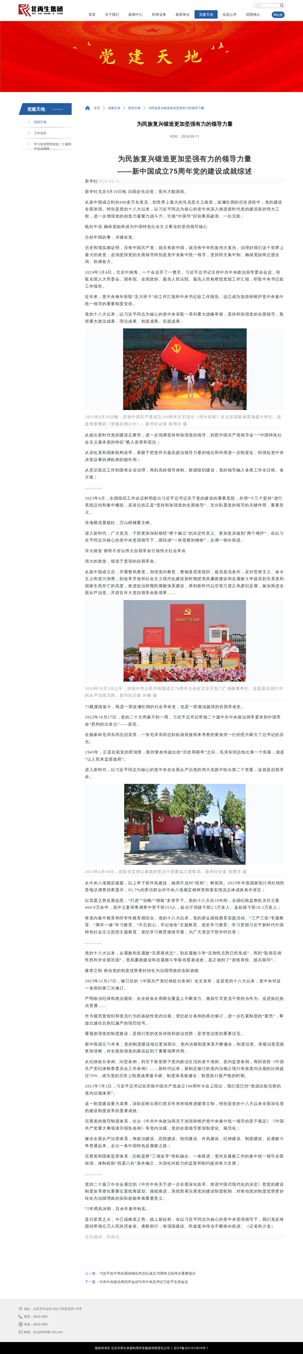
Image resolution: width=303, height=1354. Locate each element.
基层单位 (182, 14)
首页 (92, 14)
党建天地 (206, 14)
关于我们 (112, 14)
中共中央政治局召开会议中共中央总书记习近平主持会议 (143, 1281)
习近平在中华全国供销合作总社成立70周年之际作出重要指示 (147, 1273)
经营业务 (159, 14)
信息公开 (229, 14)
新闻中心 (135, 14)
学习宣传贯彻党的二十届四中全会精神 (52, 146)
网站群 (278, 15)
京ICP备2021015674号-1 (190, 1348)
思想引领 (40, 122)
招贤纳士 (253, 14)
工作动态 (40, 133)
